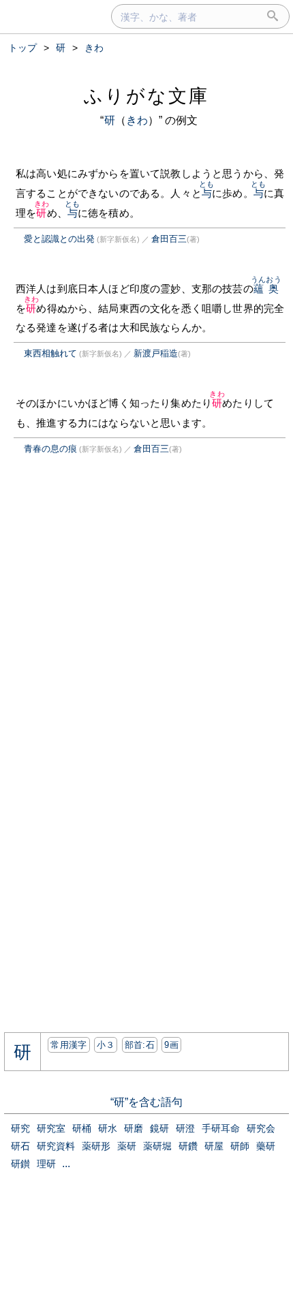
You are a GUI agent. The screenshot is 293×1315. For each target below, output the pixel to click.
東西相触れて (50, 353)
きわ (137, 120)
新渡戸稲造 (156, 353)
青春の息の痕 (50, 449)
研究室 (51, 1128)
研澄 (185, 1128)
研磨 (133, 1128)
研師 (239, 1146)
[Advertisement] (118, 593)
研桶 (81, 1128)
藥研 (265, 1146)
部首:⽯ (140, 1045)
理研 (46, 1163)
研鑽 (188, 1146)
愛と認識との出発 (59, 239)
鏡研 (159, 1128)
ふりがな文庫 (146, 95)
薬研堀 (157, 1146)
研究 (20, 1128)
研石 (20, 1146)
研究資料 (56, 1146)
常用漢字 (68, 1045)
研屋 (213, 1146)
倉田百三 (169, 239)
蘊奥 (266, 288)
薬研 (126, 1146)
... (66, 1163)
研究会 (261, 1128)
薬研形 (96, 1146)
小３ (106, 1045)
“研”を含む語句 (146, 1102)
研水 (107, 1128)
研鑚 (20, 1163)
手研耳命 (221, 1128)
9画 (171, 1045)
